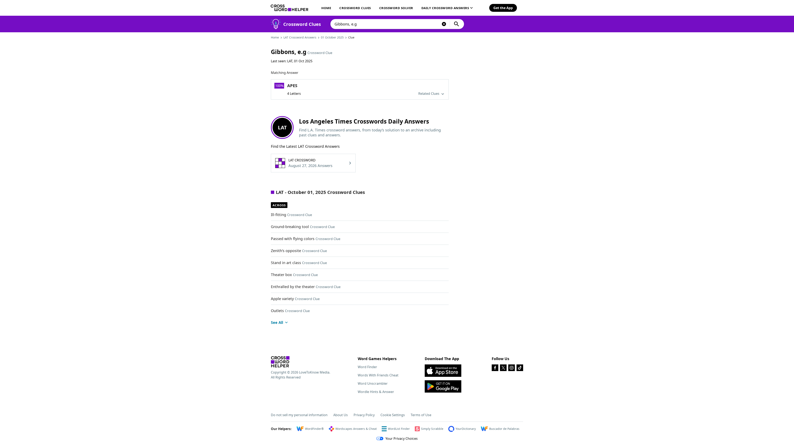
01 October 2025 (332, 37)
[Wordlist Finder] (280, 361)
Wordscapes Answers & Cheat (356, 429)
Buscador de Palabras (504, 429)
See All (277, 322)
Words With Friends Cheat (378, 375)
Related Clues (429, 93)
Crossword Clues (355, 8)
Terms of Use (421, 415)
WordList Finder (399, 429)
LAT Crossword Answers (299, 37)
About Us (340, 415)
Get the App (503, 8)
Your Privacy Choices (401, 438)
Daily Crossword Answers (445, 8)
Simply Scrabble (432, 429)
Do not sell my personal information (299, 415)
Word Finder (367, 367)
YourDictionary (466, 429)
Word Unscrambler (373, 383)
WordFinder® (314, 429)
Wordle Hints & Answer (376, 391)
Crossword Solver (396, 8)
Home (326, 8)
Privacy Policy (364, 415)
